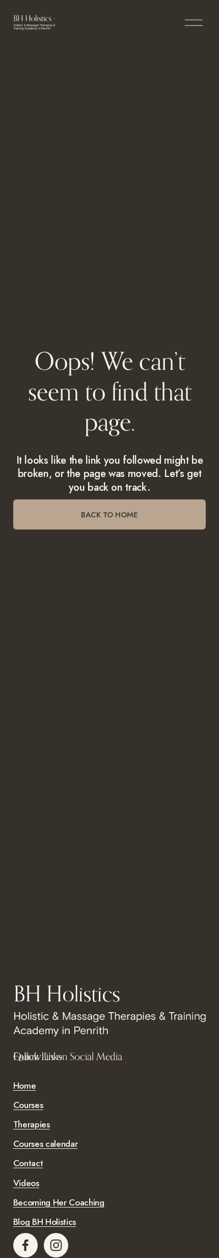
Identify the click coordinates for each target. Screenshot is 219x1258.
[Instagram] (56, 1245)
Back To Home (109, 514)
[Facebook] (25, 1245)
